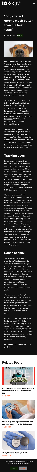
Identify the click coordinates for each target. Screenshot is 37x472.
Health (19, 35)
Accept (14, 468)
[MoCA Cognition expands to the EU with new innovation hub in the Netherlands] (18, 409)
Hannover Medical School (13, 114)
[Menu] (34, 3)
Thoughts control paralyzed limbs (15, 453)
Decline (23, 468)
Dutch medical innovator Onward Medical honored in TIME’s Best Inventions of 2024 (18, 390)
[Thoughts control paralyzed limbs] (18, 440)
